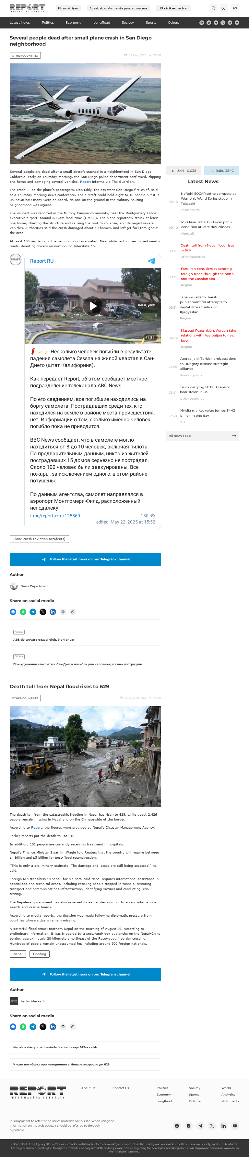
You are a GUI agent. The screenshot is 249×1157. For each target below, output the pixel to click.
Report (85, 181)
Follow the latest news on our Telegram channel (90, 559)
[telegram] (216, 22)
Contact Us (121, 1088)
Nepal (17, 954)
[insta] (209, 22)
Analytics (228, 1094)
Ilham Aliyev (68, 8)
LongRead (164, 1101)
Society (194, 1088)
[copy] (72, 612)
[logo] (27, 8)
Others (173, 22)
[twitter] (222, 22)
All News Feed (180, 435)
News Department (35, 586)
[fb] (201, 22)
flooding (39, 954)
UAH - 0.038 (186, 171)
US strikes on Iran (173, 8)
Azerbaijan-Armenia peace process (118, 8)
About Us (88, 1088)
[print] (63, 612)
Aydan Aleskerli (33, 1001)
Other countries (25, 55)
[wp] (23, 612)
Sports (194, 1094)
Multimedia (230, 1101)
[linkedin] (230, 22)
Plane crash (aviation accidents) (39, 539)
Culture (195, 1101)
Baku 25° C (224, 171)
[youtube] (237, 22)
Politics (162, 1088)
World (226, 1088)
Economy (164, 1094)
